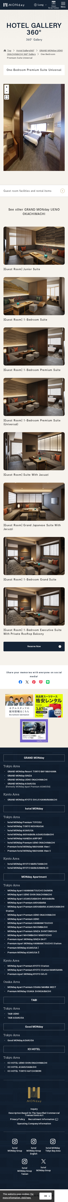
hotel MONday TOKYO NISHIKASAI (25, 826)
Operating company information (34, 1123)
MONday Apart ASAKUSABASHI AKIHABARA (31, 898)
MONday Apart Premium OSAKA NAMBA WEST (31, 987)
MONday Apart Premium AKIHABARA (26, 902)
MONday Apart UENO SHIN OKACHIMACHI (29, 894)
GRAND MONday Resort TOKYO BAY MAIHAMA (31, 771)
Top (9, 50)
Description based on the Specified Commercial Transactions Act (34, 1114)
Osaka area (11, 982)
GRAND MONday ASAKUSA (28, 785)
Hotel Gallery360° (25, 50)
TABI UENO (13, 1013)
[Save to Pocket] (41, 682)
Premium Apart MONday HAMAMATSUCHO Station (34, 943)
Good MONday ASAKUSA (20, 1040)
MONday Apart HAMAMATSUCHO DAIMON (29, 890)
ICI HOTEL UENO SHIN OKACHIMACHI (27, 1063)
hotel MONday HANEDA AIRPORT (24, 838)
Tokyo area (11, 885)
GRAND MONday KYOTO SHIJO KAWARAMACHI (32, 799)
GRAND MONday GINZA (19, 775)
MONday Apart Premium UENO (23, 919)
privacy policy (17, 1119)
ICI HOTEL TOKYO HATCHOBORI (24, 1071)
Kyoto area (11, 960)
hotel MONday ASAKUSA (20, 830)
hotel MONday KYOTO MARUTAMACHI (27, 864)
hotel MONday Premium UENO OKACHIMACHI (31, 842)
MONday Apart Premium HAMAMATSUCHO (30, 923)
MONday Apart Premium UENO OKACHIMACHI (31, 915)
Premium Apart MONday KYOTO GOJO (27, 974)
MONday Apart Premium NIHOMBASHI (27, 927)
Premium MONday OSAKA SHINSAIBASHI (29, 991)
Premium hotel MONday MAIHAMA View (28, 846)
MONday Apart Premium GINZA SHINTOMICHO (32, 931)
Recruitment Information (41, 1119)
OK (45, 1196)
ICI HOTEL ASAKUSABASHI (21, 1067)
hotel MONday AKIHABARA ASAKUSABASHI (30, 834)
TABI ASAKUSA (15, 1017)
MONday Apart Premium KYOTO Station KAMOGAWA (35, 970)
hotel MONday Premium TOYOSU (24, 822)
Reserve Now (34, 646)
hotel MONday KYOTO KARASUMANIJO (27, 868)
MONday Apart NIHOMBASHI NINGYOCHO (29, 935)
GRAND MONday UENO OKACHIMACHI (27, 779)
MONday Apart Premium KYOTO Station (28, 966)
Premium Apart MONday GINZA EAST (27, 939)
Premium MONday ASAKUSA (23, 947)
